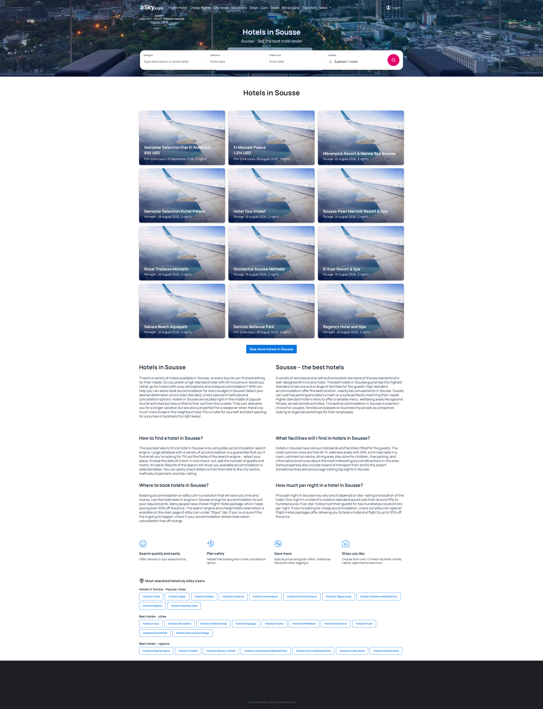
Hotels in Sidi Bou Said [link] (184, 606)
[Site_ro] (176, 673)
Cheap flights (200, 7)
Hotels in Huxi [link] (151, 623)
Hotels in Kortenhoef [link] (155, 633)
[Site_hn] (367, 673)
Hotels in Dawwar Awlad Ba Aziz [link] (378, 596)
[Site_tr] (227, 673)
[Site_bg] (189, 673)
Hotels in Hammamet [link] (265, 596)
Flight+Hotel (177, 7)
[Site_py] (379, 673)
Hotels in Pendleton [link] (304, 623)
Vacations (239, 7)
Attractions (290, 7)
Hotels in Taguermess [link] (338, 596)
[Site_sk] (265, 673)
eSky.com (144, 19)
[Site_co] (290, 673)
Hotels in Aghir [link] (177, 596)
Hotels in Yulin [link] (364, 623)
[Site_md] (252, 673)
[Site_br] (163, 673)
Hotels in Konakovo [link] (336, 623)
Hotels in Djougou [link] (246, 623)
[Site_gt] (354, 673)
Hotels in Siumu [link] (274, 623)
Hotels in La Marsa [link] (233, 596)
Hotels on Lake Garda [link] (352, 651)
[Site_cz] (240, 673)
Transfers (309, 7)
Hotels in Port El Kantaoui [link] (302, 596)
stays (157, 19)
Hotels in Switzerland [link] (386, 651)
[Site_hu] (278, 673)
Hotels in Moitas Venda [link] (213, 623)
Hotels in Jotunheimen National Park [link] (265, 651)
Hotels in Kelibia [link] (204, 596)
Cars (264, 7)
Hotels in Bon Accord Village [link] (192, 633)
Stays (253, 7)
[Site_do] (303, 673)
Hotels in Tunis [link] (151, 596)
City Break (221, 7)
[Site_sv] (329, 673)
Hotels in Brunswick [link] (179, 623)
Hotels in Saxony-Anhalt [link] (221, 651)
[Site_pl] (201, 673)
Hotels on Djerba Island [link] (156, 651)
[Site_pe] (214, 673)
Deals (274, 7)
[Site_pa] (316, 673)
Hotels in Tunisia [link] (188, 651)
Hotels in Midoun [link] (152, 606)
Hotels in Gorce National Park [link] (313, 651)
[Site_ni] (341, 673)
